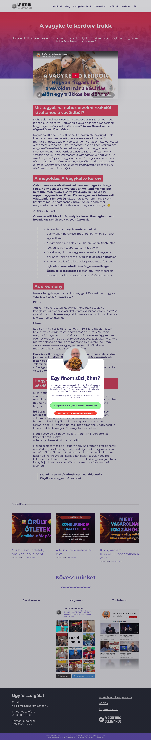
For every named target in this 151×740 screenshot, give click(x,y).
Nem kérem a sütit (65, 413)
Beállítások (75, 397)
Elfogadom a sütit (62, 405)
